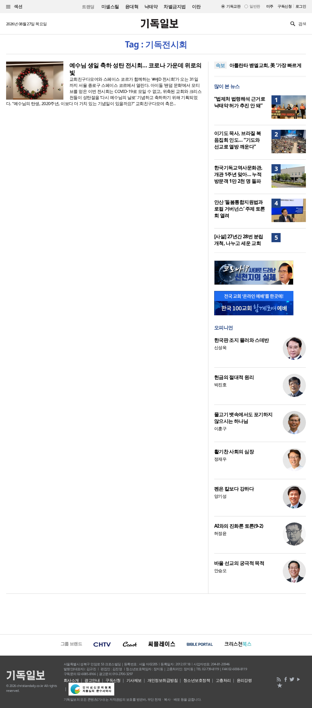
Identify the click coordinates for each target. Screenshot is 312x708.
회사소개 (71, 680)
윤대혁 (131, 6)
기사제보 (134, 680)
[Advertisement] (156, 613)
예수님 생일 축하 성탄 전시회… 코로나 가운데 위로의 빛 (135, 68)
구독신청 (285, 6)
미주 (269, 6)
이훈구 (220, 428)
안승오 (220, 570)
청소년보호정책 (196, 680)
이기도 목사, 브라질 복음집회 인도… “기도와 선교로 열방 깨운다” (237, 140)
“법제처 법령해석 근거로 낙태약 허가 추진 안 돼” (239, 102)
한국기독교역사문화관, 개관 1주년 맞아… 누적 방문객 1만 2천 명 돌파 (238, 174)
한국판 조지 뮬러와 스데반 (241, 340)
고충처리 (223, 680)
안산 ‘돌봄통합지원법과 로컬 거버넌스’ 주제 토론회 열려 (239, 209)
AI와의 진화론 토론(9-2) (238, 525)
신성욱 (220, 347)
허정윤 (220, 533)
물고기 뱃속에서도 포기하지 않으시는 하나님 (243, 417)
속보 (220, 65)
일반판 (255, 6)
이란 (196, 6)
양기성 (220, 496)
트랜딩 (88, 6)
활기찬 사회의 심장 (234, 451)
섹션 (18, 6)
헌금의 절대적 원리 (234, 377)
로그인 (301, 6)
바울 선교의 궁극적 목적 (239, 563)
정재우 (220, 459)
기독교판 (233, 6)
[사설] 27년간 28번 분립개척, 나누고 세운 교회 (238, 239)
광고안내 (92, 680)
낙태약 (151, 6)
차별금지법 (175, 6)
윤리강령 (244, 680)
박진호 (220, 385)
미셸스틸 (110, 6)
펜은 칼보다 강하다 (234, 488)
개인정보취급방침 (162, 680)
